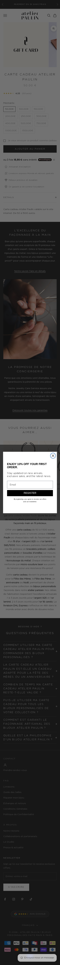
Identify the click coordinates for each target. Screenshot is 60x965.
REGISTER (30, 493)
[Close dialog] (53, 455)
